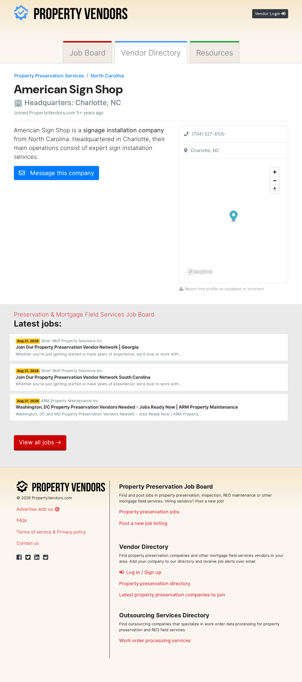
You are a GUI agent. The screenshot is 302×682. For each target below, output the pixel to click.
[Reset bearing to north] (274, 189)
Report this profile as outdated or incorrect (223, 288)
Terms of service (34, 532)
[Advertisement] (63, 226)
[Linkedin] (37, 557)
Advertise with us (35, 509)
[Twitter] (28, 557)
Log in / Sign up (142, 572)
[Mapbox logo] (200, 271)
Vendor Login (268, 13)
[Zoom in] (274, 172)
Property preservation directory (154, 583)
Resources (214, 52)
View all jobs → (40, 442)
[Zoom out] (274, 180)
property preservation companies (172, 595)
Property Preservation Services (49, 76)
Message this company (59, 173)
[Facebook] (19, 557)
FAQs (22, 520)
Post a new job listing (143, 523)
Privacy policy (71, 532)
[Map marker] (234, 217)
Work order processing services (155, 640)
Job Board (87, 52)
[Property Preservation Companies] (70, 11)
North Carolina (107, 76)
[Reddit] (45, 557)
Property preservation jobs (149, 512)
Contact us (28, 543)
